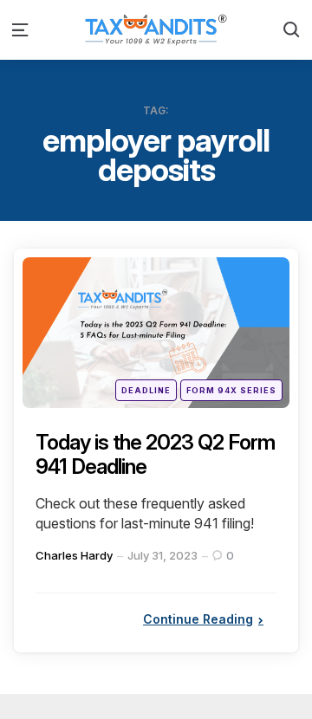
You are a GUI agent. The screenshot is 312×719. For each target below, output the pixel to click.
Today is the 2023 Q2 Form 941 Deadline (155, 455)
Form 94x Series (231, 390)
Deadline (146, 390)
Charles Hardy (74, 555)
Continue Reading (198, 619)
